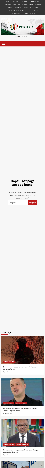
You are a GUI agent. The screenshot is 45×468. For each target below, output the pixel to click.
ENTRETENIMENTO (14, 10)
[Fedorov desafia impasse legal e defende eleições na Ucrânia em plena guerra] (22, 392)
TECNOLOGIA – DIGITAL (30, 10)
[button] (3, 43)
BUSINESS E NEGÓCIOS (12, 4)
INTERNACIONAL (28, 4)
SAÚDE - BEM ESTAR (22, 444)
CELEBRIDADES (34, 1)
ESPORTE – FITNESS (21, 7)
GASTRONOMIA (16, 13)
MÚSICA (11, 7)
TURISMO (38, 4)
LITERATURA (34, 7)
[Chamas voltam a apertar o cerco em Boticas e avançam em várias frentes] (22, 350)
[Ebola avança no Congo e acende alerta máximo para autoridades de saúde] (22, 433)
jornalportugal (8, 372)
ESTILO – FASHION (29, 13)
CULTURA (24, 1)
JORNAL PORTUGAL (12, 1)
